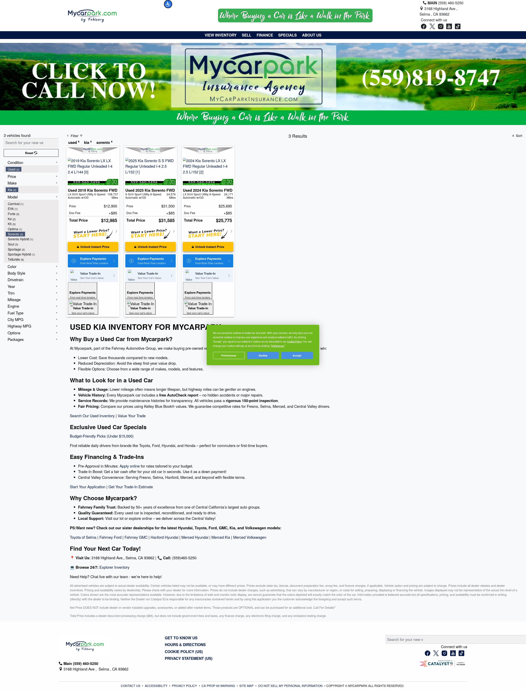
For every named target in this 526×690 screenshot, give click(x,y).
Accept (297, 355)
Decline (263, 355)
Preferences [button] (277, 346)
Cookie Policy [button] (294, 341)
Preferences (228, 355)
